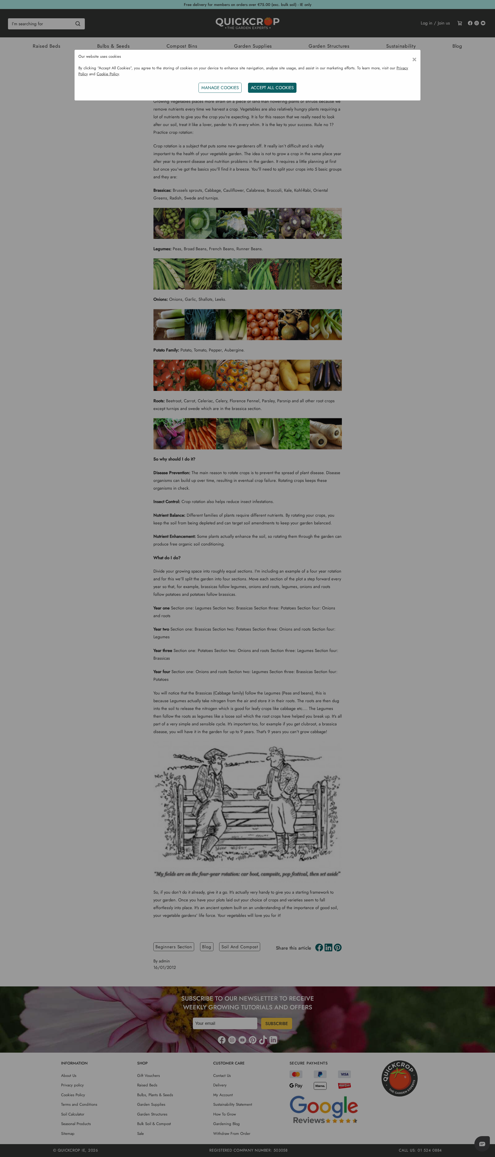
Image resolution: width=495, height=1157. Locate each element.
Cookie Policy (108, 74)
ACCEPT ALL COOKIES (272, 88)
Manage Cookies (220, 88)
